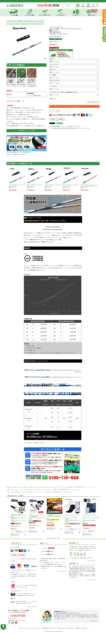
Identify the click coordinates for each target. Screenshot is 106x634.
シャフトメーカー (10, 23)
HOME (8, 487)
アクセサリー (76, 15)
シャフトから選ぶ (29, 15)
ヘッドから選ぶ (14, 15)
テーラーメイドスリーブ (38, 21)
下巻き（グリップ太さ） (55, 80)
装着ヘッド (52, 59)
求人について (84, 628)
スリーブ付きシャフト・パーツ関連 (14, 21)
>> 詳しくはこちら (32, 606)
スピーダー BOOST (24, 23)
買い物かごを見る (61, 628)
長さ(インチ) (53, 69)
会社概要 (77, 628)
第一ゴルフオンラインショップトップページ (29, 628)
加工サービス (91, 15)
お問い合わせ (70, 628)
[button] (8, 517)
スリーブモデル (53, 86)
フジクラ (17, 23)
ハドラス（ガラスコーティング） (37, 23)
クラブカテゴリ (61, 15)
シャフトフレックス (54, 64)
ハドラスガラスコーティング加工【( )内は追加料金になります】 (64, 92)
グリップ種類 (53, 74)
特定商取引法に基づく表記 (48, 628)
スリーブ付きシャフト (45, 15)
